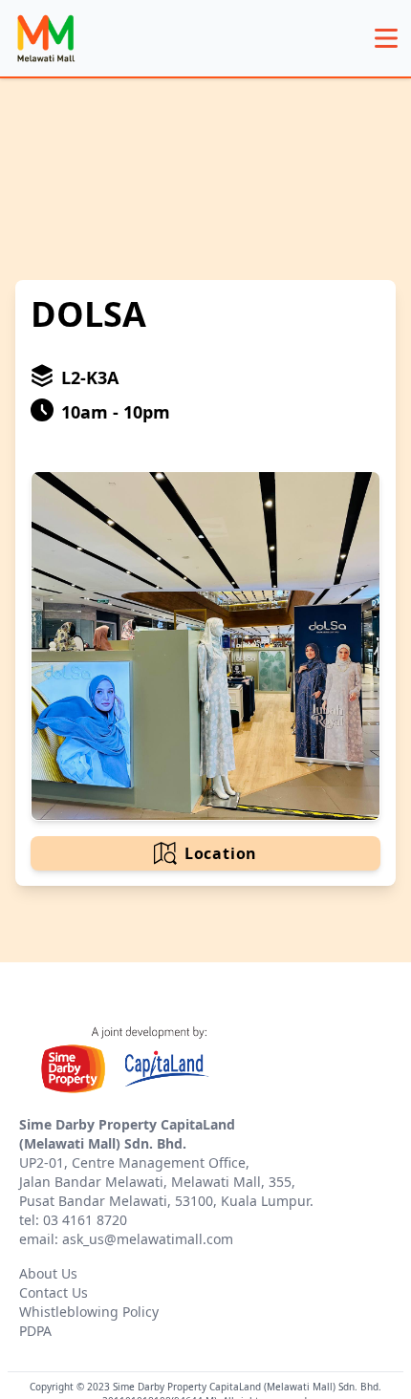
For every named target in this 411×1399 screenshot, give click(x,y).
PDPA (35, 1331)
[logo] (46, 38)
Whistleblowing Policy (89, 1311)
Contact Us (53, 1292)
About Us (48, 1273)
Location (220, 853)
